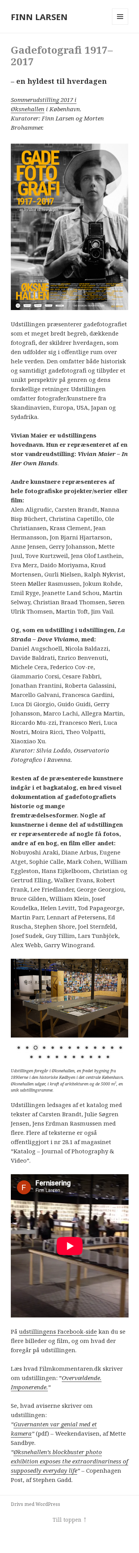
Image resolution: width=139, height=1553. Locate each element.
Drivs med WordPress (35, 1504)
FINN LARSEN (39, 16)
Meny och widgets (120, 24)
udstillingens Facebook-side (58, 1331)
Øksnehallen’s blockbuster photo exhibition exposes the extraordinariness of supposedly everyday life (69, 1461)
